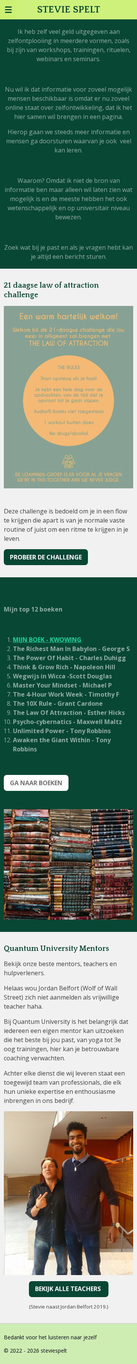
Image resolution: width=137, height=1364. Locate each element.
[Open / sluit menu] (8, 9)
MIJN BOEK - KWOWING (47, 639)
